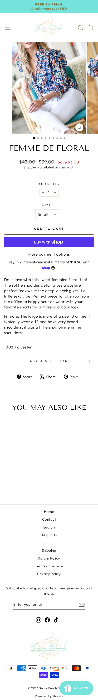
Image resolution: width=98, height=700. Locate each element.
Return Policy (49, 558)
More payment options (49, 254)
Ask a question (49, 361)
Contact (49, 519)
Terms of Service (49, 566)
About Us (49, 535)
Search (49, 527)
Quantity (49, 184)
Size (47, 205)
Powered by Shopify (49, 696)
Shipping (30, 167)
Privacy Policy (49, 574)
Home (49, 511)
